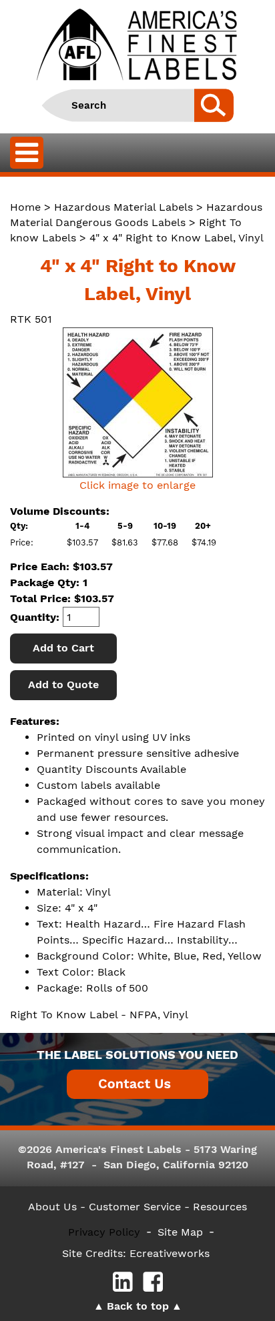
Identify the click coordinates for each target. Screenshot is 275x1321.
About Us (52, 1206)
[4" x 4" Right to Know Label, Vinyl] (137, 402)
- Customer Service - (135, 1206)
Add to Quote (63, 684)
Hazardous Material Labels (123, 207)
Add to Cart (63, 647)
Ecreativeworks (169, 1253)
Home (25, 207)
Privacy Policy (104, 1232)
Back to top (138, 1306)
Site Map (180, 1232)
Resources (220, 1206)
